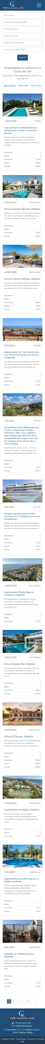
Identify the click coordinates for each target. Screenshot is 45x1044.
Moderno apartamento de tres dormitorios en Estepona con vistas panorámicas (22, 516)
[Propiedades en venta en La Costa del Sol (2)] (32, 1001)
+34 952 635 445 (23, 1023)
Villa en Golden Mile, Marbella (19, 664)
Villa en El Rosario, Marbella (18, 736)
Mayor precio (35, 85)
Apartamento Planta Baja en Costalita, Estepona (18, 594)
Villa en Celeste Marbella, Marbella (22, 278)
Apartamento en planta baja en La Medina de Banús (21, 880)
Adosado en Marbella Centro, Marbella (19, 955)
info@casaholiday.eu (23, 1026)
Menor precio (23, 85)
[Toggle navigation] (38, 5)
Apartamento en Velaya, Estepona (21, 809)
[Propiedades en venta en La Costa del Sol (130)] (36, 1001)
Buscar (22, 58)
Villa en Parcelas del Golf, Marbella (22, 209)
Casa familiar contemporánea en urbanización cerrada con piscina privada (20, 130)
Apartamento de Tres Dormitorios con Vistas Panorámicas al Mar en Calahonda (21, 355)
